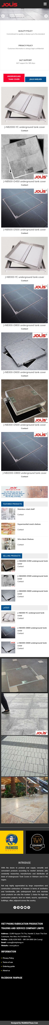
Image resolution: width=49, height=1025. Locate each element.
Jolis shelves (35, 79)
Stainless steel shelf (26, 509)
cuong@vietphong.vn (15, 942)
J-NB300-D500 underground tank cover (24, 424)
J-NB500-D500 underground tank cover (24, 229)
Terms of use (8, 962)
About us (6, 970)
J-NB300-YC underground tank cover (24, 276)
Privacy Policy (8, 958)
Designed (15, 1023)
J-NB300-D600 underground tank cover (24, 372)
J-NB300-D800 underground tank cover (24, 325)
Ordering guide (9, 966)
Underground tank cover (14, 77)
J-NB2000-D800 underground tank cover (25, 472)
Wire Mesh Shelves (25, 539)
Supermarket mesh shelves (29, 524)
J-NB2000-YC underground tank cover (24, 126)
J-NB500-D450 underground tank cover (24, 181)
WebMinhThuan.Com (29, 1023)
